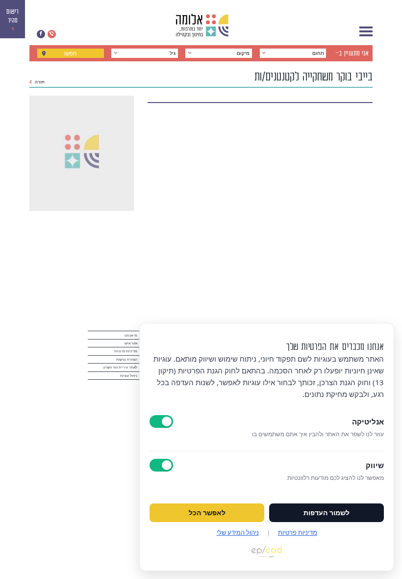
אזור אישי (130, 343)
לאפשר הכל (207, 513)
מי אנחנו (131, 335)
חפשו (70, 53)
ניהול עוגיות (128, 375)
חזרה (40, 81)
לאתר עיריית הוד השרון (120, 367)
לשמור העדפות (326, 513)
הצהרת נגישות (126, 359)
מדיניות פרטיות (125, 351)
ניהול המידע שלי (238, 532)
